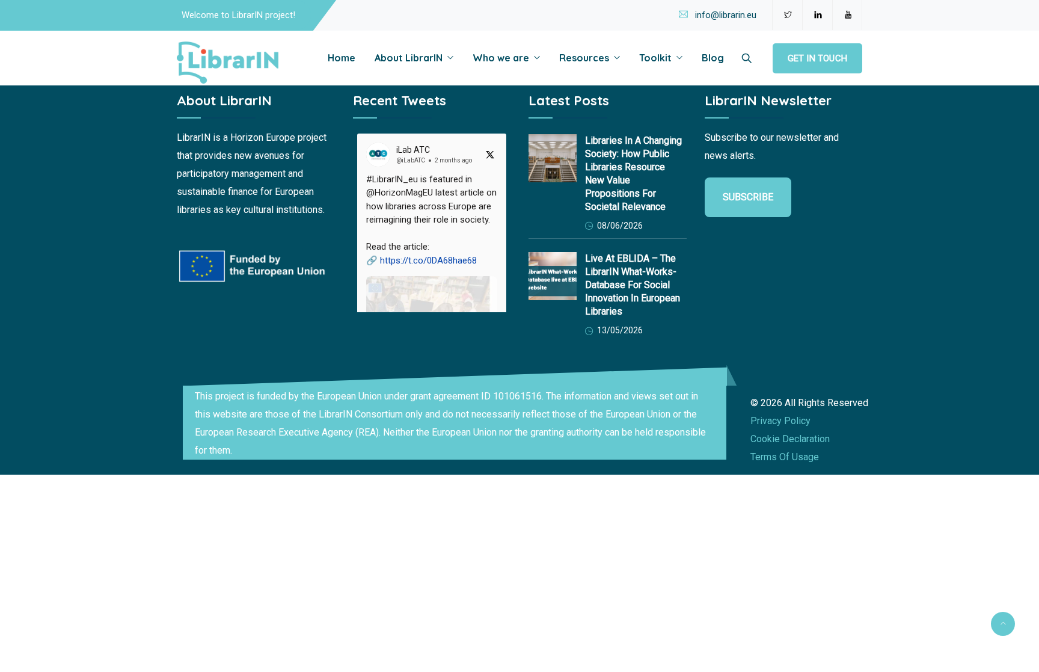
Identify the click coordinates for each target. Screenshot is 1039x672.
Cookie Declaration (790, 439)
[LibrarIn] (227, 63)
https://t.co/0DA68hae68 (428, 260)
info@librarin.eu (725, 15)
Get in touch (817, 58)
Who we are (501, 58)
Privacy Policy (780, 421)
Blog (713, 58)
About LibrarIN (409, 58)
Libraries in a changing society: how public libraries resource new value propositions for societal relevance (633, 173)
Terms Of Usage (784, 457)
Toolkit (655, 58)
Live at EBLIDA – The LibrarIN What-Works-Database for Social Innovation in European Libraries (632, 285)
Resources (584, 58)
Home (341, 58)
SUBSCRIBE (748, 197)
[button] (431, 285)
